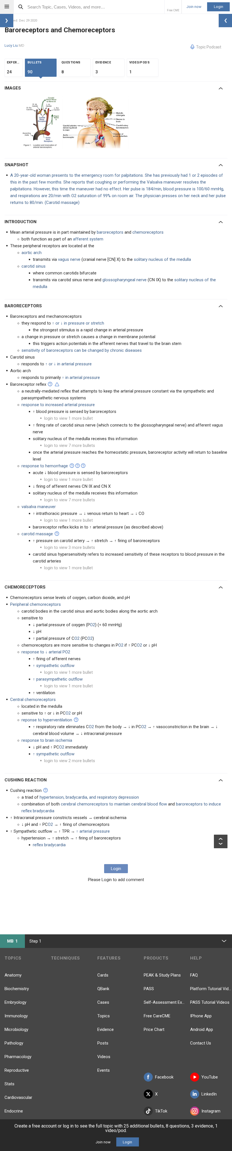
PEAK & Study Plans (162, 975)
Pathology (14, 1043)
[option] (43, 122)
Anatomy (13, 975)
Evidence (105, 1029)
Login (218, 7)
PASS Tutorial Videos (209, 1002)
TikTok (161, 1111)
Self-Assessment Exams (165, 1002)
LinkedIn (209, 1094)
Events (103, 1070)
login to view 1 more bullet (68, 418)
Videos (103, 1056)
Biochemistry (17, 988)
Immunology (16, 1015)
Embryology (15, 1002)
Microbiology (16, 1029)
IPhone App (201, 1015)
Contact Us (200, 1043)
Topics (103, 1015)
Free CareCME (157, 1015)
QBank (103, 988)
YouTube (209, 1077)
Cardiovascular (18, 1097)
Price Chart (154, 1029)
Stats (9, 1083)
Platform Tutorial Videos (211, 988)
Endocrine (14, 1111)
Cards (102, 975)
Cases (103, 1002)
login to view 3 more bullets (69, 547)
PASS (149, 988)
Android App (201, 1029)
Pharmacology (18, 1056)
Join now (193, 7)
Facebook (164, 1077)
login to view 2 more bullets (69, 760)
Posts (102, 1043)
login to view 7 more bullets (69, 445)
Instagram (210, 1111)
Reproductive (17, 1070)
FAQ (194, 975)
